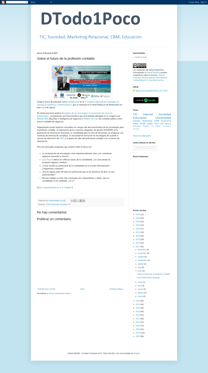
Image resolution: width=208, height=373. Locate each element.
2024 (138, 222)
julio (140, 267)
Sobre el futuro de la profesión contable (153, 274)
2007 (138, 333)
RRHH (157, 126)
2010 (138, 322)
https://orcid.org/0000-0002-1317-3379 (152, 91)
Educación (55, 204)
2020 (138, 236)
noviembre (142, 253)
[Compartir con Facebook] (80, 200)
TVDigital (136, 129)
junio (140, 271)
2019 (138, 239)
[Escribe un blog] (75, 200)
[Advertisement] (152, 185)
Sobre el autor (141, 57)
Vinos (156, 124)
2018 (138, 243)
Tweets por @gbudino (142, 136)
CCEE (48, 204)
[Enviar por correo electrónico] (72, 200)
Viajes (150, 123)
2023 (138, 225)
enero (140, 296)
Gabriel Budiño (54, 200)
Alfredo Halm (42, 119)
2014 (138, 308)
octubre (141, 257)
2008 (138, 329)
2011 (138, 319)
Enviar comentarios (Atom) (60, 293)
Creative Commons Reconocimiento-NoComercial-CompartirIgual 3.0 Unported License (150, 77)
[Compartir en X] (77, 200)
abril (140, 286)
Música (168, 124)
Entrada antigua (116, 289)
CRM (156, 121)
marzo (140, 289)
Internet (148, 114)
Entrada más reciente (46, 289)
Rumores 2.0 (148, 126)
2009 (138, 326)
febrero (141, 293)
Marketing (147, 121)
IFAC (62, 138)
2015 (138, 304)
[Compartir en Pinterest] (83, 200)
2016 (138, 301)
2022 (138, 229)
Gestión (136, 121)
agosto (141, 264)
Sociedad (63, 204)
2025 (138, 218)
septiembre (143, 260)
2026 (138, 214)
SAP (162, 124)
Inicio (82, 289)
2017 (138, 247)
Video (135, 123)
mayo (140, 282)
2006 (138, 336)
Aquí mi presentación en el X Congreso (55, 187)
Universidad (163, 117)
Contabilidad (166, 126)
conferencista (73, 102)
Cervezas (137, 126)
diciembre (142, 250)
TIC (69, 204)
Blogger (136, 353)
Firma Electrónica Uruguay (148, 278)
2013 (138, 311)
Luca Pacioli (47, 160)
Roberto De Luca (91, 119)
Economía (166, 121)
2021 (138, 232)
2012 (138, 315)
